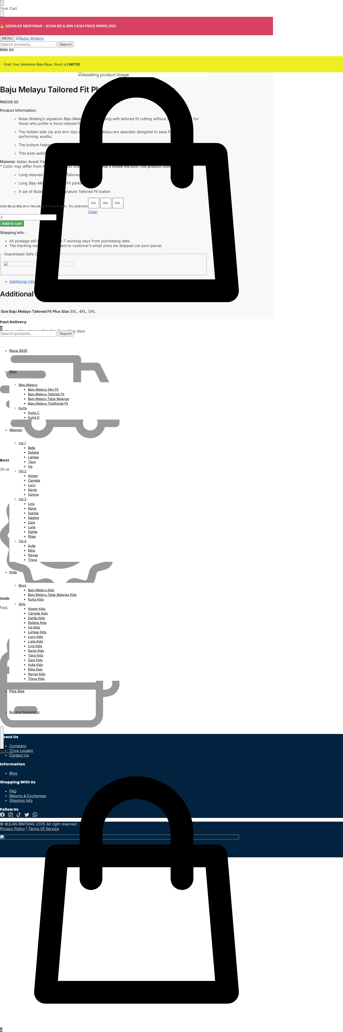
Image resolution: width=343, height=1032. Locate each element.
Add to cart (12, 223)
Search (66, 44)
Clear (93, 211)
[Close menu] (2, 3)
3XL (93, 203)
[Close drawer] (2, 14)
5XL (118, 203)
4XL (105, 203)
